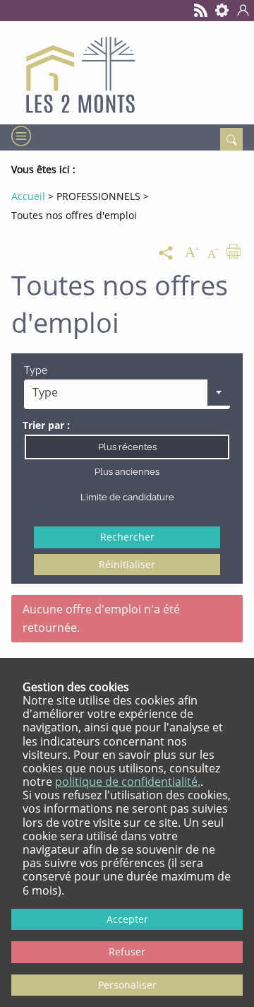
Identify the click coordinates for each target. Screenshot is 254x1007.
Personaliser (127, 984)
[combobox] (127, 394)
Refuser (127, 951)
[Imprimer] (233, 253)
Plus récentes (127, 447)
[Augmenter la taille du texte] (192, 253)
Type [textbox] (45, 392)
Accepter (127, 919)
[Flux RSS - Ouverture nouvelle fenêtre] (201, 10)
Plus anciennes (127, 471)
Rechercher (127, 536)
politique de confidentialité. (127, 781)
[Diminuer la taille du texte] (213, 253)
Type (35, 370)
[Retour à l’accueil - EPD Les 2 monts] (127, 72)
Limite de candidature (127, 497)
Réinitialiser (127, 564)
